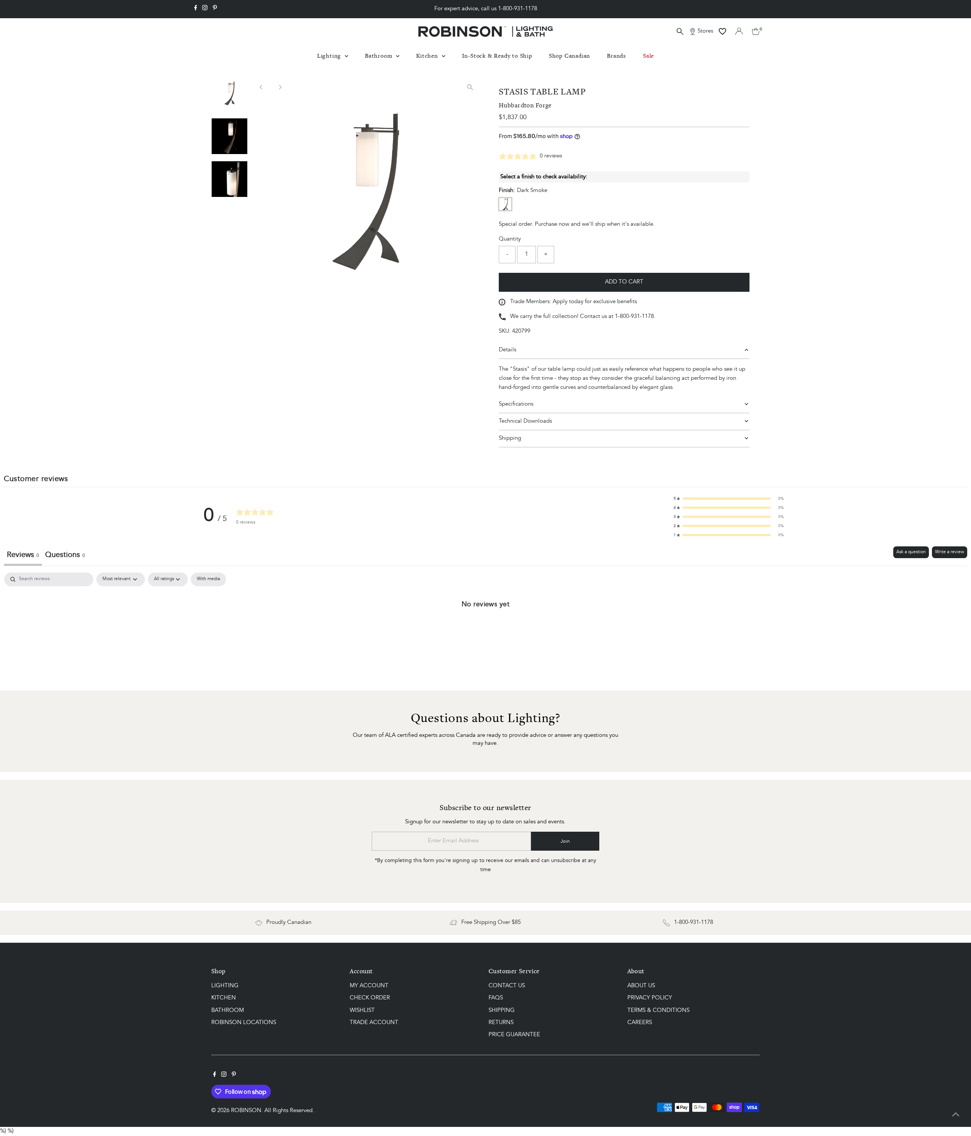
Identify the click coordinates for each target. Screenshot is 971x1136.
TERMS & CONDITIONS (658, 1010)
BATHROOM (227, 1010)
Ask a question (911, 552)
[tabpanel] (485, 629)
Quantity (510, 239)
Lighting (330, 56)
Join (565, 841)
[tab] (65, 556)
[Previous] (261, 87)
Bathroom (379, 56)
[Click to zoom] (470, 87)
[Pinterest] (215, 9)
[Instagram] (204, 9)
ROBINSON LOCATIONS (243, 1023)
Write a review (949, 552)
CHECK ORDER (370, 998)
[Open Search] (680, 31)
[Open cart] (756, 31)
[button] (729, 498)
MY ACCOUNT (369, 986)
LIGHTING (225, 986)
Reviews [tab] (23, 555)
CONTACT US (507, 986)
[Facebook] (195, 9)
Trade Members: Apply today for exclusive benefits (573, 302)
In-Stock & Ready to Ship (497, 56)
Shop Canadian (569, 56)
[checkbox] (208, 579)
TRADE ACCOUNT (374, 1023)
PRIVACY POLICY (649, 998)
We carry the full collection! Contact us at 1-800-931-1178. (582, 316)
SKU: (505, 331)
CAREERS (639, 1023)
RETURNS (501, 1023)
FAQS (496, 998)
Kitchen (428, 56)
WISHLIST (362, 1010)
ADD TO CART (624, 282)
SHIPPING (502, 1010)
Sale (648, 56)
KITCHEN (223, 998)
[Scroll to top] (955, 1115)
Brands (616, 56)
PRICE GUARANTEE (514, 1035)
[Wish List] (722, 31)
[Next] (280, 87)
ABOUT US (641, 986)
